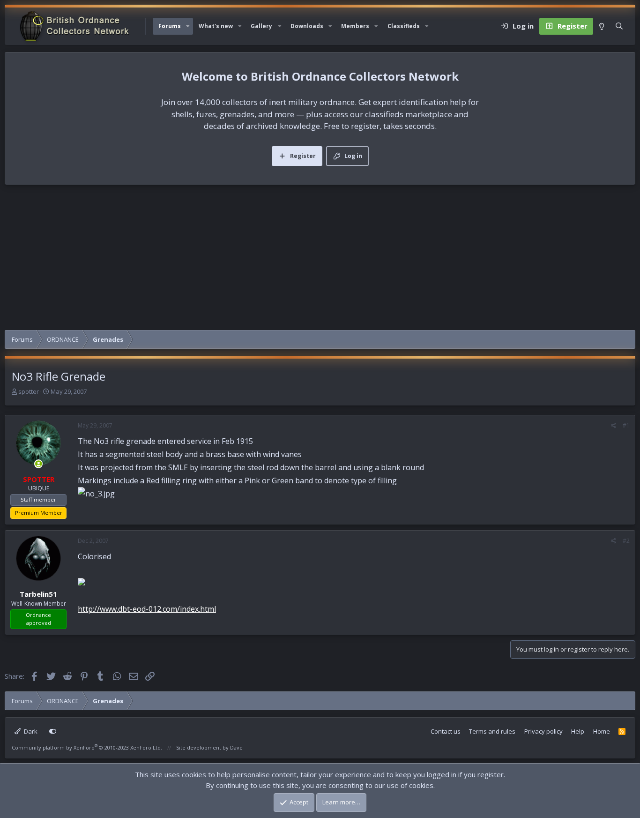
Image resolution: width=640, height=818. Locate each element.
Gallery (261, 26)
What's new (216, 26)
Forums (169, 26)
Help (577, 731)
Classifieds (403, 26)
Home (601, 731)
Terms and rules (492, 731)
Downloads (306, 26)
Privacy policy (543, 731)
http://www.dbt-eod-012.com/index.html (147, 609)
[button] (188, 26)
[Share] (613, 425)
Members (355, 26)
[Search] (619, 26)
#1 (626, 425)
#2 (626, 541)
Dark (29, 731)
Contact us (446, 731)
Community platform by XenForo (87, 747)
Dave (236, 747)
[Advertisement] (320, 259)
